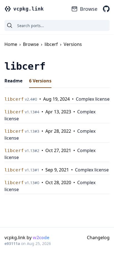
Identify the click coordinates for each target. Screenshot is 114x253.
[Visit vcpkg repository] (106, 8)
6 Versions (40, 81)
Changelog (98, 237)
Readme (13, 81)
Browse (88, 9)
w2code (41, 237)
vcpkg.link (28, 9)
